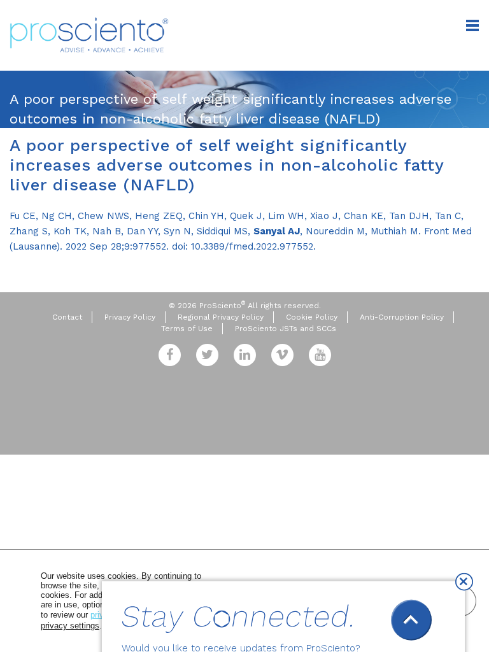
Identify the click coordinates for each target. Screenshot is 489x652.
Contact (67, 317)
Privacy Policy (129, 317)
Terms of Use (187, 328)
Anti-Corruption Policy (402, 317)
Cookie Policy (311, 317)
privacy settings (70, 625)
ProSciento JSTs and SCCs (285, 328)
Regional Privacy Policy (221, 317)
